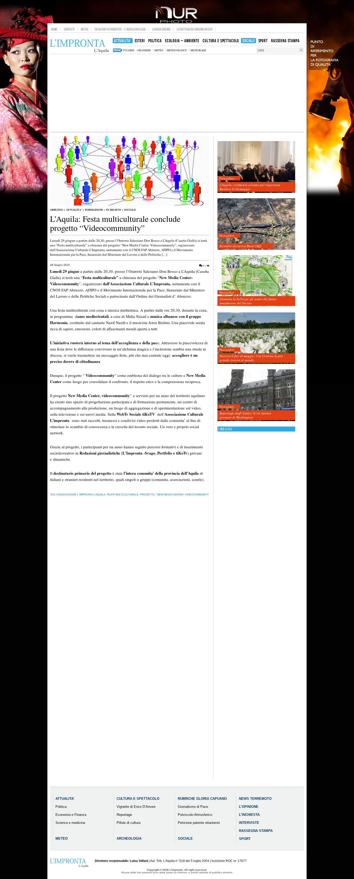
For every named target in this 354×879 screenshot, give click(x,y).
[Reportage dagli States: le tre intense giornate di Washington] (256, 395)
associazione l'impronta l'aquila (80, 494)
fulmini (128, 50)
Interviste (249, 823)
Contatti (69, 29)
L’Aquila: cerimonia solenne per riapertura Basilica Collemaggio (250, 187)
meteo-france (177, 50)
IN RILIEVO (113, 209)
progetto (147, 494)
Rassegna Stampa (256, 831)
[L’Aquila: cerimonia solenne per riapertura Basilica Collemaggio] (256, 167)
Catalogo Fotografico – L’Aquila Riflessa (120, 29)
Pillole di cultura (128, 823)
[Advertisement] (177, 93)
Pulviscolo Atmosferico (195, 815)
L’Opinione (248, 807)
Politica (61, 807)
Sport (245, 839)
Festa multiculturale (122, 494)
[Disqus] (129, 581)
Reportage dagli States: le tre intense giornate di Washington (245, 415)
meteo (158, 50)
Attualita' (74, 209)
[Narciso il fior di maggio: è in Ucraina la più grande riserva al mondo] (256, 338)
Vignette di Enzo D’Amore (136, 807)
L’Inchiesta (249, 815)
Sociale (130, 209)
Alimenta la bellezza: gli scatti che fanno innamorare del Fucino (248, 301)
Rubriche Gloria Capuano (202, 799)
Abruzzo (56, 209)
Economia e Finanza (70, 815)
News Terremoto (255, 799)
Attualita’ (64, 799)
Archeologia (129, 838)
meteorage (198, 50)
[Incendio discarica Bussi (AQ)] (256, 224)
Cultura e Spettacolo (138, 799)
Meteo (84, 29)
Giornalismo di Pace (193, 807)
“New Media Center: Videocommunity (182, 494)
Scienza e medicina (70, 823)
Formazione (94, 209)
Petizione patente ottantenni (199, 823)
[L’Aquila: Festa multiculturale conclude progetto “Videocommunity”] (129, 204)
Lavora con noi (161, 29)
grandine (144, 50)
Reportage (124, 815)
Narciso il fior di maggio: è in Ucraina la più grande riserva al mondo (251, 358)
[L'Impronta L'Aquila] (79, 46)
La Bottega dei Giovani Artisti (195, 29)
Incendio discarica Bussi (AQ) (240, 246)
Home (54, 29)
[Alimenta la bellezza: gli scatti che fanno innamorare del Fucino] (256, 281)
